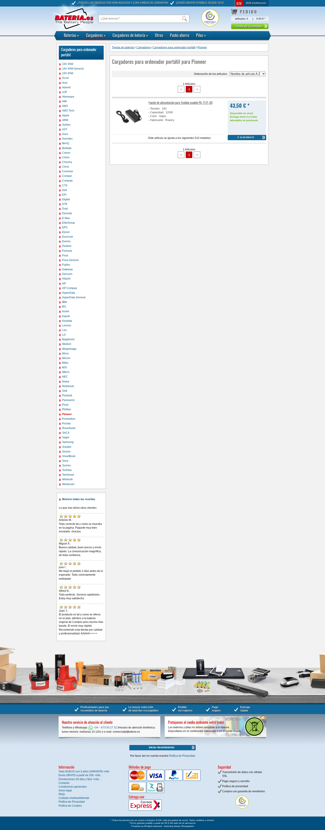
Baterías (71, 35)
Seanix (66, 451)
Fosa (65, 255)
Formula (67, 250)
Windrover (68, 484)
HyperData (68, 292)
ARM (65, 120)
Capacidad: (157, 112)
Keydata (67, 320)
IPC (64, 306)
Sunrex (66, 465)
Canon (66, 152)
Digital (66, 199)
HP (64, 283)
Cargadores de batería (130, 35)
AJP (64, 92)
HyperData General (74, 297)
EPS (64, 227)
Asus (65, 134)
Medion (66, 344)
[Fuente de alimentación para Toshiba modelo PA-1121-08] (129, 130)
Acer (65, 82)
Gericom (67, 274)
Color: (153, 116)
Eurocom (67, 236)
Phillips (66, 409)
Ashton (66, 124)
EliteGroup (68, 222)
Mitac (65, 362)
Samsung (68, 442)
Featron (66, 246)
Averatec (67, 138)
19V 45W (67, 64)
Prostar (66, 423)
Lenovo (66, 325)
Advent (66, 87)
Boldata (66, 148)
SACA (65, 432)
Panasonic (68, 400)
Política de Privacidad (182, 755)
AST (64, 129)
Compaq (67, 180)
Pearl (65, 404)
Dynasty (67, 213)
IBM (64, 302)
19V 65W (67, 73)
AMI (64, 101)
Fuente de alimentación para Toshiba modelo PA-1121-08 (180, 102)
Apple (65, 115)
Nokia (65, 381)
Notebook (68, 386)
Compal (67, 176)
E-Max (66, 218)
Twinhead (68, 474)
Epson (66, 232)
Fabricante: (157, 120)
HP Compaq (69, 288)
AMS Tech (68, 110)
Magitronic (68, 339)
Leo (64, 330)
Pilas (201, 35)
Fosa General (70, 260)
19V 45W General (73, 68)
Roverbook (68, 428)
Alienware (68, 96)
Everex (66, 241)
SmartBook (68, 456)
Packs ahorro (179, 35)
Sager (65, 437)
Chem (65, 157)
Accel (65, 77)
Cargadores (96, 35)
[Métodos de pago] (155, 792)
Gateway (67, 269)
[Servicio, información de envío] (152, 809)
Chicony (67, 162)
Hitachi (66, 278)
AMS (65, 106)
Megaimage (69, 348)
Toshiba (67, 470)
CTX (64, 185)
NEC (65, 376)
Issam (65, 311)
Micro (65, 353)
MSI (64, 367)
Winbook (67, 479)
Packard (67, 395)
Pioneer (67, 414)
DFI (64, 194)
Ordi (64, 390)
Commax (67, 171)
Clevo (65, 166)
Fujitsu (66, 264)
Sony (65, 460)
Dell (64, 190)
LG (64, 334)
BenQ (65, 143)
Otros (159, 35)
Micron (66, 358)
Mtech (65, 372)
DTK (64, 204)
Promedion (68, 418)
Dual (65, 208)
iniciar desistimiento (161, 747)
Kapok (66, 316)
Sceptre (66, 446)
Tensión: (155, 108)
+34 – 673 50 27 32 (105, 727)
